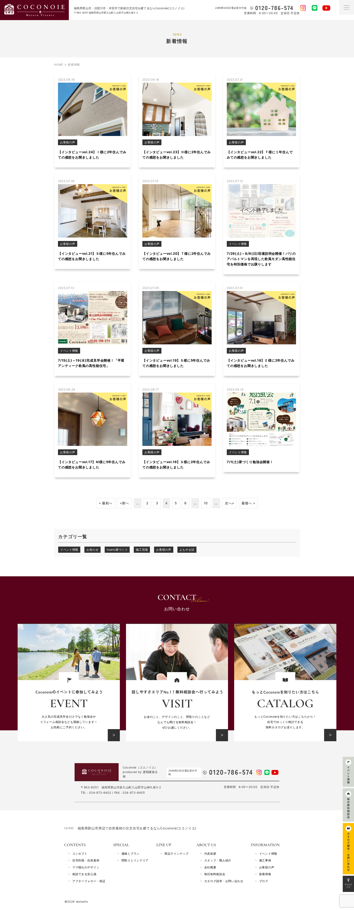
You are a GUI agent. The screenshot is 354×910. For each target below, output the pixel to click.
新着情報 (265, 874)
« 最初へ (105, 503)
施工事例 (265, 860)
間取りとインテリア (135, 860)
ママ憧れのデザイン (85, 867)
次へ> (229, 503)
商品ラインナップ (177, 853)
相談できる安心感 (84, 874)
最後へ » (248, 503)
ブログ (263, 881)
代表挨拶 (210, 853)
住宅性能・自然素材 (85, 860)
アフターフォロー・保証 (89, 881)
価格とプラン (130, 853)
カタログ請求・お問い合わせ (223, 881)
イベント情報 (69, 549)
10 (206, 503)
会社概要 (210, 867)
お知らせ (92, 549)
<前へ (124, 503)
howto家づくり (117, 549)
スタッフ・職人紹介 (217, 860)
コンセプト (79, 853)
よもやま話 (187, 549)
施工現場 (142, 549)
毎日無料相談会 (214, 874)
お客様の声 (163, 549)
